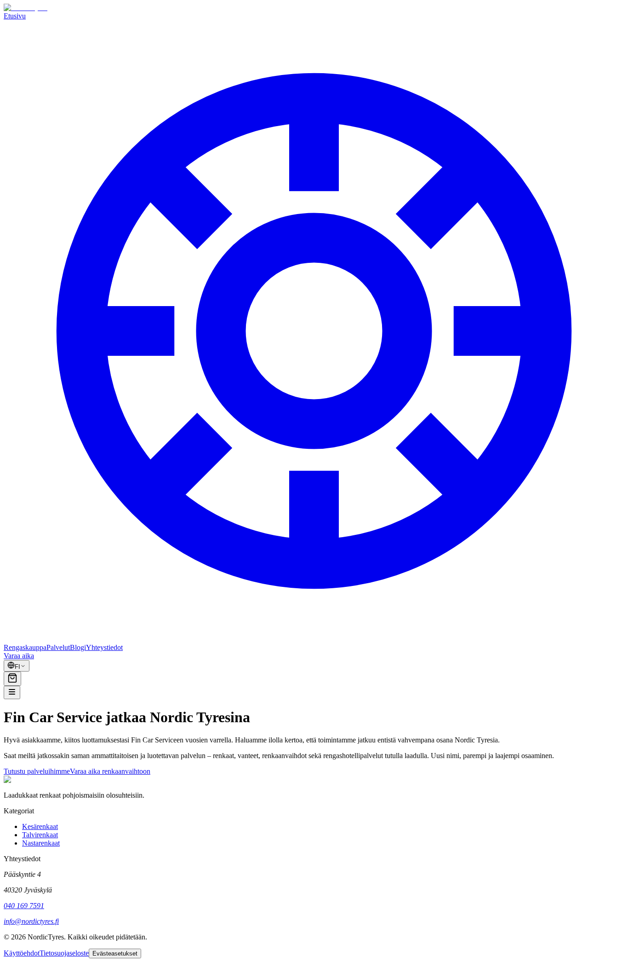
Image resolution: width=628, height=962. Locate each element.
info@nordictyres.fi (31, 921)
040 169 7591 (24, 906)
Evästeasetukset (114, 953)
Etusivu (15, 16)
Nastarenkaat (41, 843)
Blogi (78, 647)
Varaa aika (19, 656)
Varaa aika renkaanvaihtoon (110, 771)
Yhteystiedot (104, 647)
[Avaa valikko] (12, 692)
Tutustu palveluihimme (37, 771)
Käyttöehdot (22, 953)
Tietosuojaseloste (64, 953)
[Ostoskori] (12, 679)
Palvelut (58, 647)
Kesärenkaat (40, 826)
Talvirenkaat (40, 835)
